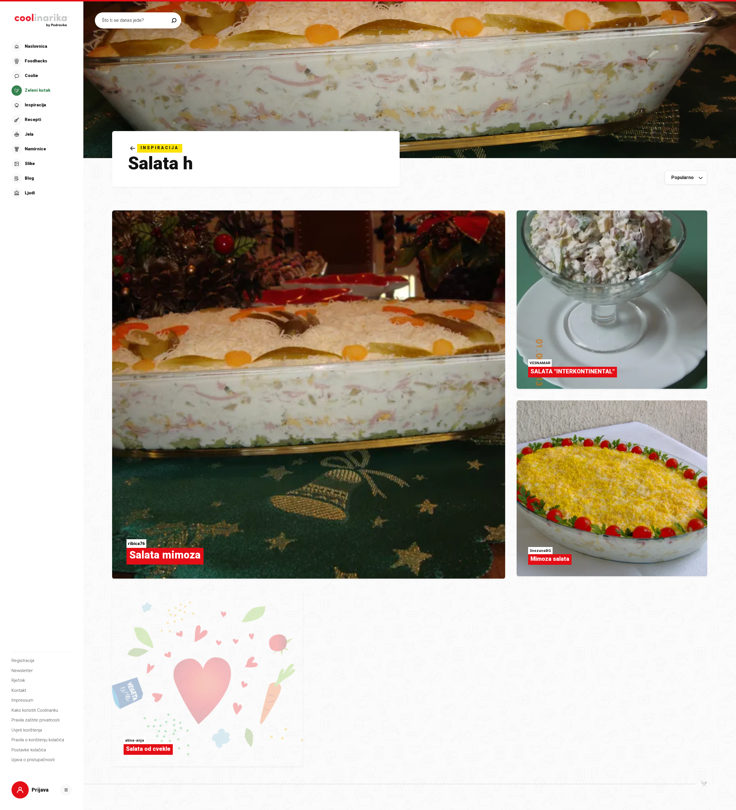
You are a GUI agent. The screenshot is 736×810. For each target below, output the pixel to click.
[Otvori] (66, 790)
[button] (41, 120)
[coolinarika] (41, 18)
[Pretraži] (174, 20)
